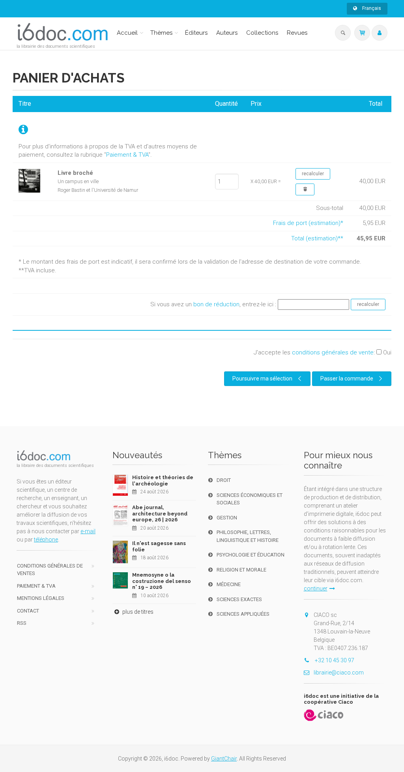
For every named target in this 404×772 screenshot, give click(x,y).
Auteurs (227, 32)
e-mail (87, 531)
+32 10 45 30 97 (334, 660)
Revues (297, 32)
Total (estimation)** (317, 238)
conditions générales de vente (333, 352)
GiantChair (224, 758)
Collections (262, 32)
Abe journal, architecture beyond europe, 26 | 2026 (159, 513)
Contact (28, 611)
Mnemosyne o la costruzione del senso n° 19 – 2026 (161, 581)
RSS (21, 623)
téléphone (46, 539)
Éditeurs (196, 32)
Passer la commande (346, 378)
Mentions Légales (40, 598)
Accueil (127, 32)
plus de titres (137, 612)
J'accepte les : (322, 352)
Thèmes (161, 32)
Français (371, 8)
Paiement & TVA (127, 154)
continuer (315, 588)
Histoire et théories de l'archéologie (162, 480)
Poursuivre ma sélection (262, 378)
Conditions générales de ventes (50, 570)
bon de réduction (216, 304)
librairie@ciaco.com (339, 672)
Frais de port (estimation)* (308, 223)
